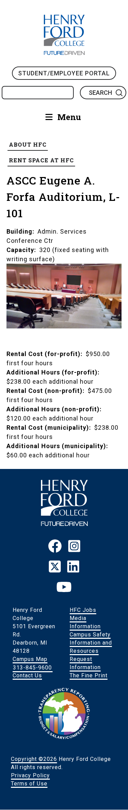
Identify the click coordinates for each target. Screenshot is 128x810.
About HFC (27, 144)
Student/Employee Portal (64, 73)
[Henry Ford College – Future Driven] (64, 524)
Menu (69, 117)
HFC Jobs (83, 610)
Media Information (85, 622)
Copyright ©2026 (34, 759)
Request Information (85, 663)
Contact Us (27, 675)
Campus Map (30, 659)
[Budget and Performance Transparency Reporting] (64, 737)
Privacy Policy (30, 775)
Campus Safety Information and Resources (91, 642)
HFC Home (64, 34)
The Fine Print (89, 675)
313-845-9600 (32, 667)
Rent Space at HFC (41, 160)
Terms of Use (29, 783)
